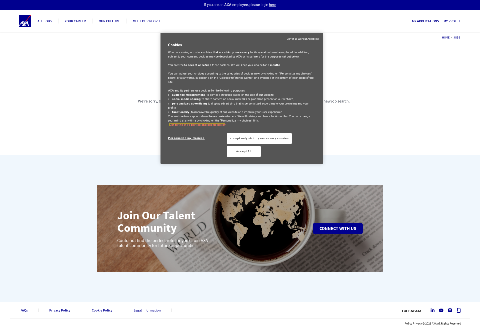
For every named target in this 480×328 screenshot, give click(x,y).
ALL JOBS (45, 21)
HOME (446, 37)
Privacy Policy (59, 310)
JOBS (457, 37)
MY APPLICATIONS (425, 21)
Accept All (244, 151)
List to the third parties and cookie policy (197, 124)
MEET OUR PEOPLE (147, 21)
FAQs (24, 310)
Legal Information (147, 310)
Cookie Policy (102, 310)
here (272, 5)
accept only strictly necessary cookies (259, 138)
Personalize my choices (186, 138)
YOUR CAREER (75, 21)
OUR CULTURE (109, 21)
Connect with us (338, 228)
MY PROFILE (452, 21)
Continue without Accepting (303, 38)
